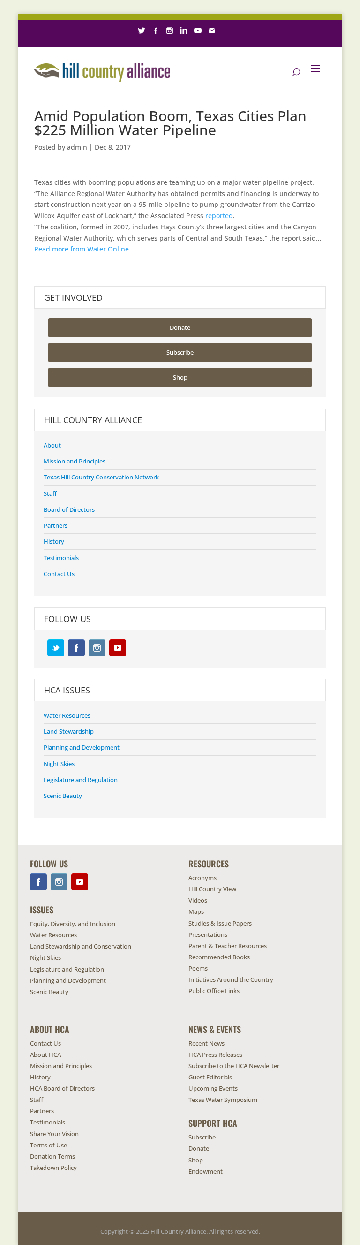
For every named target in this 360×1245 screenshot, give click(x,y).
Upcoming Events (213, 1088)
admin (77, 147)
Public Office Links (214, 991)
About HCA (45, 1054)
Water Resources (67, 715)
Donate (180, 327)
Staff (50, 493)
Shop (180, 377)
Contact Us (59, 573)
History (54, 541)
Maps (196, 911)
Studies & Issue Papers (220, 923)
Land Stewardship (69, 731)
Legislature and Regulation (81, 779)
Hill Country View (212, 889)
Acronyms (202, 877)
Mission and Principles (74, 461)
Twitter (55, 647)
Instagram (97, 647)
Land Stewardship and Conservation (80, 946)
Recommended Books (219, 957)
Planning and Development (82, 747)
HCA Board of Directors (62, 1088)
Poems (198, 968)
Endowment (205, 1171)
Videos (197, 900)
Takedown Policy (53, 1167)
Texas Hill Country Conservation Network (101, 477)
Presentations (207, 934)
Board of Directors (69, 509)
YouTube (117, 647)
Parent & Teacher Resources (227, 945)
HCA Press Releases (215, 1054)
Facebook (76, 647)
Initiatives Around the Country (230, 979)
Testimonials (61, 558)
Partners (56, 525)
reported (219, 215)
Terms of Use (48, 1145)
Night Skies (59, 763)
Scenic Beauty (63, 795)
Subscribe (180, 352)
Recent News (206, 1043)
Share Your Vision (54, 1134)
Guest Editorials (210, 1077)
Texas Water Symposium (222, 1099)
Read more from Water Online (81, 248)
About (52, 445)
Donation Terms (52, 1156)
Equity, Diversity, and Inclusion (72, 923)
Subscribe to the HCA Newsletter (233, 1066)
